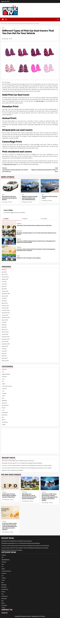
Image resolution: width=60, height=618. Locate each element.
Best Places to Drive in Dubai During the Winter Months (9, 198)
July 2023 (4, 322)
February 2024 (5, 305)
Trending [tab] (44, 218)
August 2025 (5, 279)
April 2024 (4, 300)
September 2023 (6, 317)
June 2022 (4, 351)
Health (3, 383)
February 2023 (5, 332)
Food (3, 379)
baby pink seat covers (10, 164)
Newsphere (35, 616)
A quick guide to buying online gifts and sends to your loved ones (15, 169)
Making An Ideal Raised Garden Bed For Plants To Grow (44, 169)
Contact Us (4, 612)
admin (11, 38)
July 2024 (4, 298)
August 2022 (5, 346)
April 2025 (4, 288)
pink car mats (40, 101)
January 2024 (5, 308)
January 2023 (5, 334)
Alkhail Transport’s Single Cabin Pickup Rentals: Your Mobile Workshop (30, 198)
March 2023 (4, 329)
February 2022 (5, 360)
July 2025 (4, 281)
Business (19, 223)
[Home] (3, 20)
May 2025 (4, 286)
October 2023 (5, 315)
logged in (12, 212)
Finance (4, 407)
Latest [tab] (6, 218)
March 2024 (4, 303)
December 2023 (5, 310)
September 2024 (6, 293)
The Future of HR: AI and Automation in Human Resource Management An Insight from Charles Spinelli (26, 465)
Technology (4, 422)
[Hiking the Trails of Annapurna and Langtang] (9, 257)
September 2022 (6, 344)
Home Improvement (7, 386)
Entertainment (5, 405)
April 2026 (4, 272)
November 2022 (5, 339)
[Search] (58, 19)
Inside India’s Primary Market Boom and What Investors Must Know (34, 225)
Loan (3, 410)
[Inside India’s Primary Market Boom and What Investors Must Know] (9, 225)
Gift (3, 381)
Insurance (4, 388)
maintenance (5, 412)
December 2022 (5, 336)
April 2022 (4, 356)
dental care (4, 403)
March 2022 (4, 358)
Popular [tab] (25, 218)
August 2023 (5, 320)
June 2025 (4, 284)
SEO (3, 417)
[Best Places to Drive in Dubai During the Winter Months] (10, 185)
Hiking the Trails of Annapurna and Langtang (28, 258)
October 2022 (5, 341)
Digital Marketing (6, 374)
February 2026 (5, 277)
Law (3, 391)
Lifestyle (4, 393)
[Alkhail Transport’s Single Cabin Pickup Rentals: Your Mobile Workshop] (30, 185)
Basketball (4, 400)
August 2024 (5, 296)
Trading (3, 424)
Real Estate (19, 231)
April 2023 (4, 327)
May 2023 (4, 324)
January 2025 (5, 291)
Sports (3, 419)
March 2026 (4, 274)
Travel (18, 256)
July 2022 (4, 348)
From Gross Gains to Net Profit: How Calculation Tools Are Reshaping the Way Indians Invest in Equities (27, 468)
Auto (3, 27)
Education (4, 376)
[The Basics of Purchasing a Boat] (50, 185)
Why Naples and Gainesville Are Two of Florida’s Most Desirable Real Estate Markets (22, 463)
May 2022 (4, 353)
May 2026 (4, 269)
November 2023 (5, 312)
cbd (3, 371)
